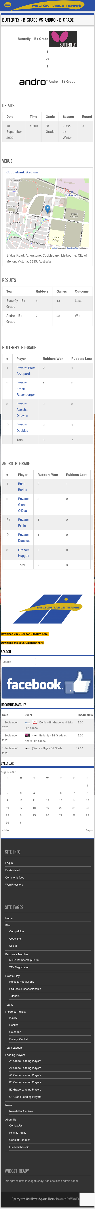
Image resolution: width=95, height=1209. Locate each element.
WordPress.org (14, 884)
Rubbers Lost (76, 474)
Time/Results (84, 715)
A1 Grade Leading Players (25, 1061)
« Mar (5, 830)
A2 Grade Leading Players (25, 1068)
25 (34, 815)
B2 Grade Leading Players (25, 1089)
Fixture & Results (15, 1012)
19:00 (79, 722)
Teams (9, 1004)
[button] (47, 209)
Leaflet (54, 248)
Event (28, 715)
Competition (16, 931)
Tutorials (14, 996)
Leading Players (15, 1055)
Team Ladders (14, 1047)
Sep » (89, 830)
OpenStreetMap (72, 248)
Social (13, 945)
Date (5, 715)
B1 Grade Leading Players (25, 1082)
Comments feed (14, 877)
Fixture (13, 1017)
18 (34, 807)
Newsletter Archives (21, 1111)
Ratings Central (18, 1039)
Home (9, 918)
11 (34, 800)
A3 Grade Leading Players (25, 1075)
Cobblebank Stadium (22, 172)
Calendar (15, 1032)
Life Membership (19, 1147)
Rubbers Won (53, 358)
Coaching (15, 938)
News (8, 1105)
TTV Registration (19, 967)
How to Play (12, 976)
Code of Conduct (19, 1139)
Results (13, 1025)
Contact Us (16, 1125)
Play (8, 925)
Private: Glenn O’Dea (23, 504)
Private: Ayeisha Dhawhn (22, 410)
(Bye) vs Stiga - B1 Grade (46, 748)
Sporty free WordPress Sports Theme (34, 1199)
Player (21, 358)
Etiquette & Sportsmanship (25, 989)
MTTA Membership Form (24, 960)
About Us (10, 1119)
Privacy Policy (17, 1132)
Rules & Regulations (21, 981)
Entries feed (12, 870)
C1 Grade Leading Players (25, 1096)
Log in (9, 863)
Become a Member (16, 954)
